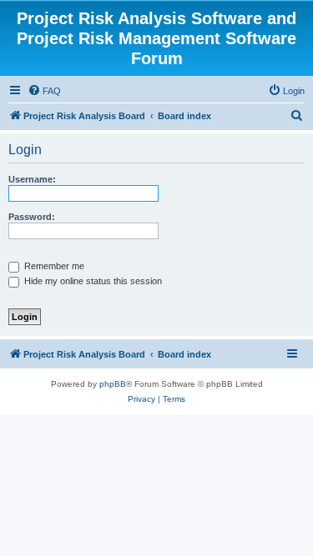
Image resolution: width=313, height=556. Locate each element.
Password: (31, 217)
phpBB (112, 383)
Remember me (53, 266)
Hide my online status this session (92, 281)
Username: (32, 179)
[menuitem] (44, 91)
